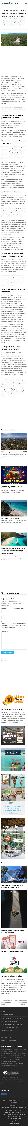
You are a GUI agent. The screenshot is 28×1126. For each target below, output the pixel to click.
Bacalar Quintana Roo (20, 1109)
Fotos (19, 1118)
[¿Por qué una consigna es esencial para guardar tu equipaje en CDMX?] (14, 874)
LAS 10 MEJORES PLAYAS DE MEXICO (12, 1018)
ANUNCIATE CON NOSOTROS (9, 1027)
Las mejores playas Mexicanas (10, 518)
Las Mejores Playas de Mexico (9, 1021)
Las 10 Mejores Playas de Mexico (12, 709)
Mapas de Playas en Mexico (14, 1122)
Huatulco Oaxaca (19, 1112)
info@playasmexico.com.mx (9, 1040)
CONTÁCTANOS (5, 1034)
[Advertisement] (14, 61)
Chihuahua (4, 199)
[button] (26, 3)
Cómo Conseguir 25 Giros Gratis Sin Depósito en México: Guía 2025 (11, 487)
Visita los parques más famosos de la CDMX (14, 452)
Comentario (4, 631)
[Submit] (25, 660)
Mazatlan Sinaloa (21, 1114)
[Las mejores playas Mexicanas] (14, 508)
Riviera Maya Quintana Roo (14, 1116)
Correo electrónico (19, 608)
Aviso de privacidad (14, 1123)
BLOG (3, 1012)
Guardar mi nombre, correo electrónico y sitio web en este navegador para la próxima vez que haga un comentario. (14, 625)
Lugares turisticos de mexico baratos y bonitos (6, 1002)
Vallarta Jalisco (22, 1107)
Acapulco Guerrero (9, 1112)
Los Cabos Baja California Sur (9, 1107)
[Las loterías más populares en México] (14, 942)
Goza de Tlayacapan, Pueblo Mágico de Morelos (21, 1002)
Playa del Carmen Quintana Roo (14, 1111)
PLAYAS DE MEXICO (7, 1015)
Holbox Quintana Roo (12, 1118)
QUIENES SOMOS (6, 1031)
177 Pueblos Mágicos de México (12, 976)
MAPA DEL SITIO (6, 1037)
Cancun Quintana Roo (8, 1109)
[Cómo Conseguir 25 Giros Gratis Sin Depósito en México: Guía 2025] (14, 475)
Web (2, 615)
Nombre (3, 608)
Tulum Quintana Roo (14, 1105)
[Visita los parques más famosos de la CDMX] (14, 441)
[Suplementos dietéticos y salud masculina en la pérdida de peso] (14, 909)
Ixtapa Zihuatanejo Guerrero (9, 1114)
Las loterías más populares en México (12, 951)
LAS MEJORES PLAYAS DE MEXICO (11, 1024)
